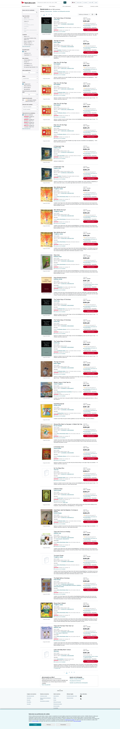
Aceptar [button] (35, 724)
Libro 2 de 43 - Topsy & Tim (62, 632)
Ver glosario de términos (75, 680)
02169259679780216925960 (67, 631)
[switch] (23, 100)
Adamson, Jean (57, 533)
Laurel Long (56, 19)
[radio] (23, 53)
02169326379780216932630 (67, 430)
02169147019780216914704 (67, 260)
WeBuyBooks (60, 287)
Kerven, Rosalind (58, 425)
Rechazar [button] (49, 724)
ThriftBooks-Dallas (61, 71)
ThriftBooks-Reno (61, 308)
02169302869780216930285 (67, 23)
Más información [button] (25, 128)
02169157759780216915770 (67, 609)
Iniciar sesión (79, 2)
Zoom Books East (60, 27)
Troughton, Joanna (58, 188)
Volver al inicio (60, 690)
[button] (41, 14)
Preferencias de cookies (69, 719)
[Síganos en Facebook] (81, 696)
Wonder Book (60, 498)
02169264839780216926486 (67, 409)
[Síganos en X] (81, 699)
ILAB (67, 502)
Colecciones (39, 6)
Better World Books (61, 219)
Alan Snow (56, 651)
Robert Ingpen (57, 42)
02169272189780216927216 (67, 584)
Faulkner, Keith (57, 147)
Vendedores (80, 6)
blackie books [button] (49, 11)
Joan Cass (56, 469)
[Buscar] (65, 2)
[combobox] (50, 2)
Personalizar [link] (63, 724)
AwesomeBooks (60, 659)
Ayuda (96, 2)
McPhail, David (57, 405)
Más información (25, 46)
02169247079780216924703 (67, 537)
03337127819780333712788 (67, 68)
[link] (96, 14)
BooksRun (59, 50)
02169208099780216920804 (67, 452)
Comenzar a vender (94, 6)
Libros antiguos (52, 6)
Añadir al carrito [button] (90, 29)
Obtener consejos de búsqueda (77, 678)
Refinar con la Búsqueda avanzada (62, 11)
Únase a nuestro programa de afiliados (45, 699)
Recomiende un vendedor (44, 701)
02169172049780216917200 (67, 193)
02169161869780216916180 (67, 494)
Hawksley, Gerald (58, 279)
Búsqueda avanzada (26, 6)
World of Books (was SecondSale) (64, 391)
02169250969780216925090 (67, 655)
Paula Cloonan (57, 579)
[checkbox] (23, 17)
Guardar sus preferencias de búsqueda (79, 682)
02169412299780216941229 (67, 152)
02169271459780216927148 (67, 283)
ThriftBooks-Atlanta (61, 112)
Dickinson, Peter (58, 256)
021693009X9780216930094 (67, 46)
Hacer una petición (46, 684)
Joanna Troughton (58, 384)
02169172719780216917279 (67, 474)
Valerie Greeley (57, 490)
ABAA (64, 502)
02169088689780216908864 (67, 561)
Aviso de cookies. (35, 721)
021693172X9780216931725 (67, 517)
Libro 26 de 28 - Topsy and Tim (62, 538)
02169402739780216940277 (67, 388)
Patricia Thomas (58, 513)
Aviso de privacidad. (77, 721)
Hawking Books (60, 413)
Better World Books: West (62, 196)
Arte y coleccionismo (67, 6)
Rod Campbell (57, 64)
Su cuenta (85, 2)
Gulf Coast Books (61, 155)
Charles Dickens (57, 448)
